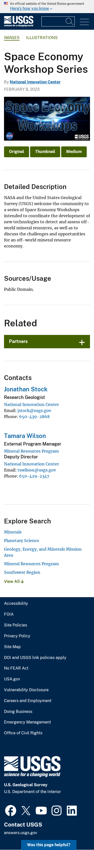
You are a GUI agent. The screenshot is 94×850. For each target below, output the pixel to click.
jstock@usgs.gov (34, 410)
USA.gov (12, 679)
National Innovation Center (35, 82)
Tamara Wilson (25, 435)
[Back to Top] (76, 832)
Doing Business (18, 711)
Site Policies (15, 625)
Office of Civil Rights (23, 733)
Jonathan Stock (26, 389)
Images (12, 37)
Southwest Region (22, 572)
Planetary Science (21, 540)
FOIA (9, 614)
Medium (74, 151)
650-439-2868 (34, 416)
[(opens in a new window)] (10, 810)
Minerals (13, 531)
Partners (18, 341)
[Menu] (84, 22)
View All (12, 581)
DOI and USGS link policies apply (35, 657)
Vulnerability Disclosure (26, 690)
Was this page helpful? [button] (48, 844)
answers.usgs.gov (20, 832)
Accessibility (16, 603)
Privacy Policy (17, 636)
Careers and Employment (27, 701)
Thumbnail (45, 151)
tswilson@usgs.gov (37, 470)
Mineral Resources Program (31, 451)
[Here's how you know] (47, 6)
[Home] (18, 25)
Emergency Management (27, 722)
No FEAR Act (16, 668)
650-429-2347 (34, 476)
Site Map (12, 647)
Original (16, 151)
